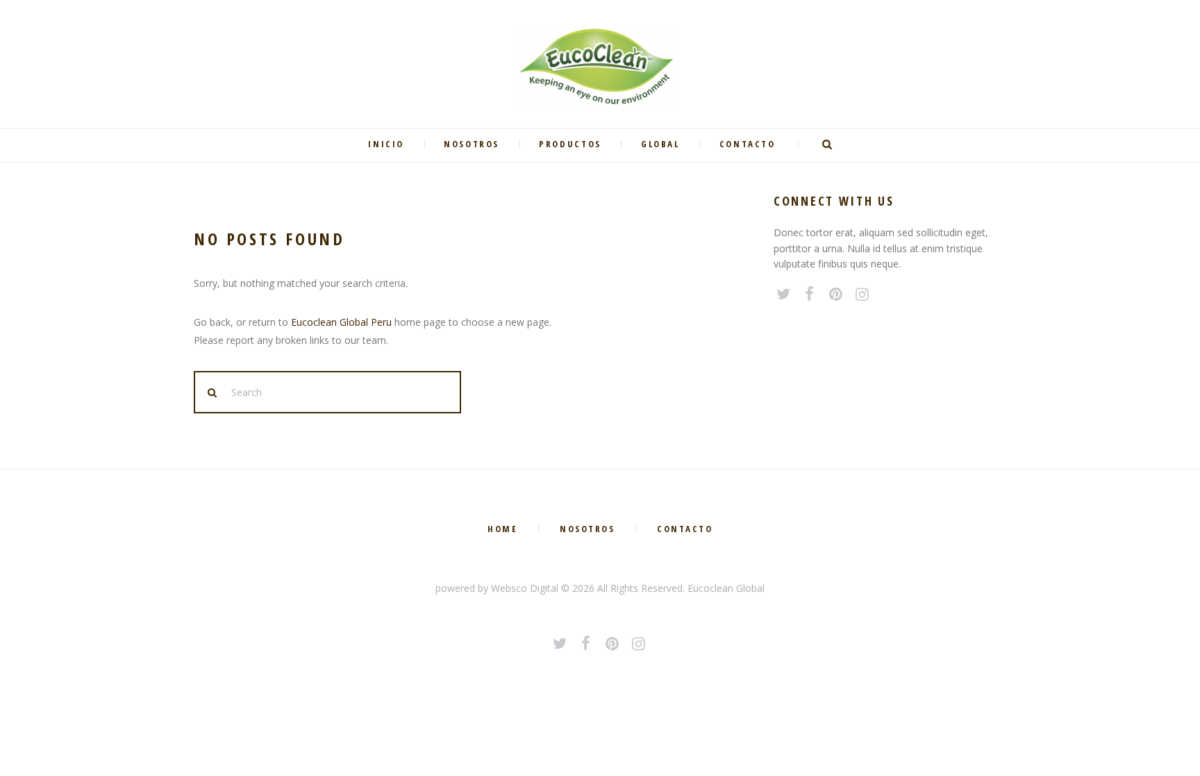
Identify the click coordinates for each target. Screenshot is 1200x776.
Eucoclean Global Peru (341, 322)
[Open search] (829, 144)
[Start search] (213, 392)
